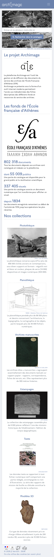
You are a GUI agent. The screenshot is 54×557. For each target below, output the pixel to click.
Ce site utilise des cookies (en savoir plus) (22, 554)
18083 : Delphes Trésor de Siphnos (36, 313)
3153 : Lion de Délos (41, 258)
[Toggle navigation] (48, 4)
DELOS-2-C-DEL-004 (41, 367)
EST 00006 (44, 420)
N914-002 (44, 529)
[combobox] (27, 29)
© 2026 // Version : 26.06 (14, 551)
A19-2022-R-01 (43, 472)
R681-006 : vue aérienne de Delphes (38, 49)
